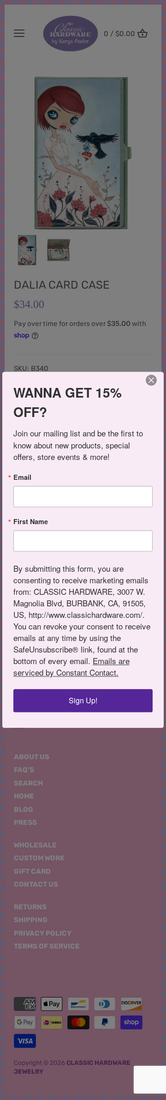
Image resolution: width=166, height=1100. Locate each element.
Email (22, 477)
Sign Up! (83, 700)
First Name (30, 521)
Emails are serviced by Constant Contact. (71, 666)
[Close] (151, 380)
